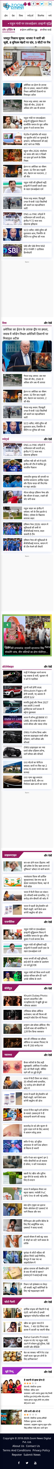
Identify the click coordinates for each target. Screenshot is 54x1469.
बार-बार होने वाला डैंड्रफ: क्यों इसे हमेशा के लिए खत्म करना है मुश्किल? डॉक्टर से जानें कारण (37, 866)
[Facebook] (33, 4)
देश (13, 15)
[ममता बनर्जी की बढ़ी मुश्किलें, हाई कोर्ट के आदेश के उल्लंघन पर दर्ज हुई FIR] (12, 962)
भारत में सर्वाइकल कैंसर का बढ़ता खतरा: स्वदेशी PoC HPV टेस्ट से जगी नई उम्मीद (36, 1192)
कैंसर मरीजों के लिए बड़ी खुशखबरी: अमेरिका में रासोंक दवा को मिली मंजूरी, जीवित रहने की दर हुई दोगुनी (36, 1067)
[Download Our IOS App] (29, 4)
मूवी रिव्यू (9, 1371)
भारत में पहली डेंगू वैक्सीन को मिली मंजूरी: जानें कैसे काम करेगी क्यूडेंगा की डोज (36, 909)
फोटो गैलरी (9, 1301)
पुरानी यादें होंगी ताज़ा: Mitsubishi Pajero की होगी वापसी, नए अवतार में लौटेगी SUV (35, 692)
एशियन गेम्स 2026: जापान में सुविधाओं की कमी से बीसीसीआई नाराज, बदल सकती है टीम (36, 529)
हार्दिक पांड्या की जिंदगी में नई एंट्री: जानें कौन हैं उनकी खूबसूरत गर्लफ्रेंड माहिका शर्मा (36, 1312)
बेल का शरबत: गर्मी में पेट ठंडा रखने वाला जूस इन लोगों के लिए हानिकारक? (36, 1356)
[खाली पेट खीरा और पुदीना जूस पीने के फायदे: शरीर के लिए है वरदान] (12, 1178)
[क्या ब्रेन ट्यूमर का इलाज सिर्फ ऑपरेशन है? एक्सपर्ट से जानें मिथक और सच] (12, 1209)
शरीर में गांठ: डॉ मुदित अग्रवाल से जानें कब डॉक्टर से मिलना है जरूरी (35, 1145)
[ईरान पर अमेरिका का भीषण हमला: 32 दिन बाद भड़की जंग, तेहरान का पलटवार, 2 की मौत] (12, 171)
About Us (18, 1446)
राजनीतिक (9, 921)
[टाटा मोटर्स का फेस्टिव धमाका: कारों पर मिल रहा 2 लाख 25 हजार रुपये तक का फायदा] (12, 767)
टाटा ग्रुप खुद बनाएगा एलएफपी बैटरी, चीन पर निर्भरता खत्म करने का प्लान (35, 781)
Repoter (17, 1454)
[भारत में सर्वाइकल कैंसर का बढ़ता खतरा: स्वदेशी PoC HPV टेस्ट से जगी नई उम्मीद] (12, 1193)
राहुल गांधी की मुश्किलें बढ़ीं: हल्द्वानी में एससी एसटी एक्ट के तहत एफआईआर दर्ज (35, 186)
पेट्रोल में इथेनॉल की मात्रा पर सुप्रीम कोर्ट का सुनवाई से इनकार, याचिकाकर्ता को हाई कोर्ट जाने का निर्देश (36, 139)
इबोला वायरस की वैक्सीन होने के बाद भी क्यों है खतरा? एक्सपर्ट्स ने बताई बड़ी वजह (36, 1272)
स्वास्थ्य (8, 1054)
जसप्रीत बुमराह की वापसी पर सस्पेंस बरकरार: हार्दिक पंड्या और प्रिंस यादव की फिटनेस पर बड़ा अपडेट (36, 481)
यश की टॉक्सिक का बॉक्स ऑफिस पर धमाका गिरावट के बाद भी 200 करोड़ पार (36, 1042)
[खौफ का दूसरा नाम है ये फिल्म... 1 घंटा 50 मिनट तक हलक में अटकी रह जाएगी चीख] (12, 1326)
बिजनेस (41, 15)
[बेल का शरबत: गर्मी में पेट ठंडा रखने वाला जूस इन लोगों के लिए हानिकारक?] (12, 1356)
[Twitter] (42, 4)
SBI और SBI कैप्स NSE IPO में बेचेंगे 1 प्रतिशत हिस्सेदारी (34, 249)
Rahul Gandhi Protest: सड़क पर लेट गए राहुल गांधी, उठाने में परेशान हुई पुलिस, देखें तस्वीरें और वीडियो (36, 1342)
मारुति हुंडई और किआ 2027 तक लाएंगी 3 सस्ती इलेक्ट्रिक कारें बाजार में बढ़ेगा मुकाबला (36, 707)
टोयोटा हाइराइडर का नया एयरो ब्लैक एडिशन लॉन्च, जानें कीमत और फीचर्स (34, 751)
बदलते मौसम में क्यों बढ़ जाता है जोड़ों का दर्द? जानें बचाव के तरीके (36, 1240)
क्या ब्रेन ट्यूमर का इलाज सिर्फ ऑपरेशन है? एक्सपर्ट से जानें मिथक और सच (36, 1208)
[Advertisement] (27, 290)
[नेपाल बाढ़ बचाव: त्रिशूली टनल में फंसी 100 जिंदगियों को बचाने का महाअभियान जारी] (12, 203)
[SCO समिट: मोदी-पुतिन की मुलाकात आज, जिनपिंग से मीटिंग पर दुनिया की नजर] (12, 234)
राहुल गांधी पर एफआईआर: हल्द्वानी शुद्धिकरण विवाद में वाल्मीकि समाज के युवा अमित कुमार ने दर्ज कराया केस (36, 122)
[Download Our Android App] (25, 4)
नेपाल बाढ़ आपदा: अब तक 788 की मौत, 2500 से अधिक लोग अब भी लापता (35, 105)
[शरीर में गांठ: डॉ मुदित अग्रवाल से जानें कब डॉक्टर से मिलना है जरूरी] (12, 1146)
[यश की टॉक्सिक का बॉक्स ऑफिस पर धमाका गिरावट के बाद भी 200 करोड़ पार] (12, 1042)
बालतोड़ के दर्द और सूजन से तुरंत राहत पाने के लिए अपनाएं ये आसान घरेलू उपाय (36, 1129)
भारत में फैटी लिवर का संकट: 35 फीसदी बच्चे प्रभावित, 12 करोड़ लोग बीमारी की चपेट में (36, 895)
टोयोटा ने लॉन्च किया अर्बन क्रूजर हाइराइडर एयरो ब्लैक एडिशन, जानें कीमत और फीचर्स (36, 737)
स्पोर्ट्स (30, 15)
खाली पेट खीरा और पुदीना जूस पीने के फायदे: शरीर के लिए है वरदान (35, 1177)
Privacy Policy (41, 1450)
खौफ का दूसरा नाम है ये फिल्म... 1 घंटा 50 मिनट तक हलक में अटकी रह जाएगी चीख (36, 1326)
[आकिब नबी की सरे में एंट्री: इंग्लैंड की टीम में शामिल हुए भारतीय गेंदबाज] (12, 465)
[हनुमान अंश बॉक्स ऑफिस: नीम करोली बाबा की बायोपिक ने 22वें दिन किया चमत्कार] (12, 1028)
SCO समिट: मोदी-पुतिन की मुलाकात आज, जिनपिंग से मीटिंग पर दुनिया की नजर (35, 233)
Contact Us (33, 1446)
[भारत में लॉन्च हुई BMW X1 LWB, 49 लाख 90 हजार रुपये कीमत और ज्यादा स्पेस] (12, 722)
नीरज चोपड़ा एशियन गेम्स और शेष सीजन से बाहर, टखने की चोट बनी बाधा (36, 496)
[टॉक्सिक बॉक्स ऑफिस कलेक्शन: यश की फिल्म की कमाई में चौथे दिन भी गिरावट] (12, 1014)
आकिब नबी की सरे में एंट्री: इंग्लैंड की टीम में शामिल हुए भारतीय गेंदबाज (35, 464)
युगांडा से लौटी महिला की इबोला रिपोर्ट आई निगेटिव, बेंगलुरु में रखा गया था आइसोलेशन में (34, 1257)
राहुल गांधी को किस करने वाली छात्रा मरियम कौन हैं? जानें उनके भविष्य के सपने (37, 976)
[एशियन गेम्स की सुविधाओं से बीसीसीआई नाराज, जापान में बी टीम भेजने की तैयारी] (12, 544)
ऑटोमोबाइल (8, 666)
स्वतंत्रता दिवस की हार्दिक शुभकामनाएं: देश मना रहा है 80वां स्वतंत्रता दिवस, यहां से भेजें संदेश (36, 881)
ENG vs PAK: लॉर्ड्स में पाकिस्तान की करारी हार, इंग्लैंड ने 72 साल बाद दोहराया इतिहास (34, 219)
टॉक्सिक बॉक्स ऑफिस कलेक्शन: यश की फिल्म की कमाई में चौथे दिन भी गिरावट (36, 1014)
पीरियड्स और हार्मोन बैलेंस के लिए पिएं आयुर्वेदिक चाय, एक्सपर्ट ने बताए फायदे (36, 1224)
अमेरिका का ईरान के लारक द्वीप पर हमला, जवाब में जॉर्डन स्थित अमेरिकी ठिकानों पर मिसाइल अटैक (36, 89)
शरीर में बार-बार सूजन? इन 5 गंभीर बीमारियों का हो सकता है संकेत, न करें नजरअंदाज (36, 1161)
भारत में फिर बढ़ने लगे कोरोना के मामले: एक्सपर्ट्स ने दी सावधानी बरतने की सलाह (36, 1113)
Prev (7, 647)
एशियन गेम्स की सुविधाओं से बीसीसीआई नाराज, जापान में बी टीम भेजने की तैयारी (35, 543)
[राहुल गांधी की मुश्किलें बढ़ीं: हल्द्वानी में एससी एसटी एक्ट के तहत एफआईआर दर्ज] (12, 187)
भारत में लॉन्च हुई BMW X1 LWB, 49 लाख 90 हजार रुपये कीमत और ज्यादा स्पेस (36, 721)
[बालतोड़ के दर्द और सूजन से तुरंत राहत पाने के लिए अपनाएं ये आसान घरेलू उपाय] (12, 1130)
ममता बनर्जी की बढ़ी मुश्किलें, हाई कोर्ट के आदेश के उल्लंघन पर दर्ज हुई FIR (36, 962)
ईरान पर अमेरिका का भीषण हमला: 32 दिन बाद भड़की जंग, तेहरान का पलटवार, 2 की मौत (35, 171)
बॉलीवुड (8, 988)
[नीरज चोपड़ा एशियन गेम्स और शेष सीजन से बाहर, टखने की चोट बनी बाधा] (12, 497)
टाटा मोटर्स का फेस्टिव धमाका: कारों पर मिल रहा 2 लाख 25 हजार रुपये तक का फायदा (36, 767)
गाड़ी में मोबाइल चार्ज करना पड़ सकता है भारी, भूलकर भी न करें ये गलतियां (36, 676)
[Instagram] (46, 4)
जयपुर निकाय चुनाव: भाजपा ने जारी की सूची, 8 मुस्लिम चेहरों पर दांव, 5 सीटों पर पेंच (26, 40)
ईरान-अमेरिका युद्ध (28, 29)
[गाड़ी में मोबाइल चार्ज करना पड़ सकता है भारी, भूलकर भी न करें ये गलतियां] (12, 677)
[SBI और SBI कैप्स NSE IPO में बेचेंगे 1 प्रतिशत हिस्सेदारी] (12, 250)
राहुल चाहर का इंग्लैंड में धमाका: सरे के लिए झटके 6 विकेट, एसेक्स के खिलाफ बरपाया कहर (35, 513)
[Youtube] (37, 4)
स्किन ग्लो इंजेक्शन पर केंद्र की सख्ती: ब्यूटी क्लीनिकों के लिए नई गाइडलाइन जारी (36, 1287)
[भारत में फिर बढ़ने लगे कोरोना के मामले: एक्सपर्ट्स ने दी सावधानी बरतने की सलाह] (12, 1114)
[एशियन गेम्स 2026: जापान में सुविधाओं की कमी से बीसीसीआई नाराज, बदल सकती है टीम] (12, 528)
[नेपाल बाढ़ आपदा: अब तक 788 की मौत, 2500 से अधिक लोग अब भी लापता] (12, 106)
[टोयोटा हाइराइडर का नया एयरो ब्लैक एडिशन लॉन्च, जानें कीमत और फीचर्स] (12, 752)
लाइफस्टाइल (10, 855)
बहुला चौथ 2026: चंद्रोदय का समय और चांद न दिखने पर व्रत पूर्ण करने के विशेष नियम (35, 155)
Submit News (32, 1454)
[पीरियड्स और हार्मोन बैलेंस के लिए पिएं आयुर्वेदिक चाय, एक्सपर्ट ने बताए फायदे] (12, 1225)
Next (48, 647)
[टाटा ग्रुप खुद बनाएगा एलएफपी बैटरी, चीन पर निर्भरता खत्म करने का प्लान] (12, 782)
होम (6, 15)
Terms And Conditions (17, 1450)
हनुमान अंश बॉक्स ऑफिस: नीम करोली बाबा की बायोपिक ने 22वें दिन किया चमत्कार (37, 1028)
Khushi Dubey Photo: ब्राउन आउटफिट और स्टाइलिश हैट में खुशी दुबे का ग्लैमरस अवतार (36, 1000)
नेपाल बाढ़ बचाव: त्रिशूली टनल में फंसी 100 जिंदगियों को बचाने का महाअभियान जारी (35, 203)
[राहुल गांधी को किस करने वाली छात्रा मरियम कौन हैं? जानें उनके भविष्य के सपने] (12, 976)
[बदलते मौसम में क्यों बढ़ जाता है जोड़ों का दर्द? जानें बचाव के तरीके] (12, 1241)
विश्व (21, 15)
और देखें (48, 323)
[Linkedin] (50, 4)
